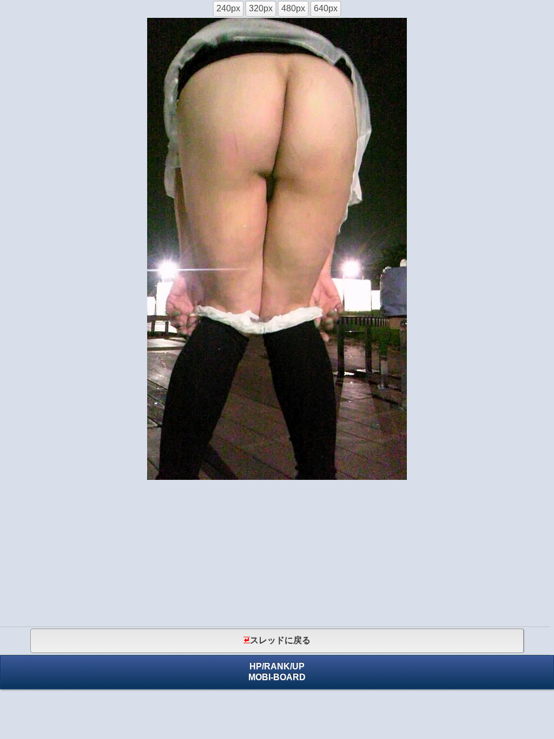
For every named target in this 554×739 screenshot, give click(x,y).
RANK (277, 666)
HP (255, 666)
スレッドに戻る (280, 640)
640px (326, 8)
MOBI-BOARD (277, 677)
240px (228, 8)
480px (293, 8)
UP (298, 666)
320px (261, 8)
